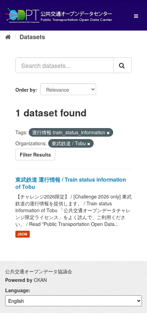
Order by (25, 89)
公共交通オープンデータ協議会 (38, 271)
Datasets (32, 36)
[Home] (8, 36)
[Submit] (122, 65)
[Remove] (108, 132)
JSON (22, 234)
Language (17, 290)
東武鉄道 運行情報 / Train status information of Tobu (70, 183)
